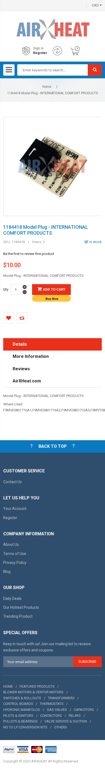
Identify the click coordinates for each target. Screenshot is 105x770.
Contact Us (12, 482)
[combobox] (52, 70)
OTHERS (60, 727)
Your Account (14, 508)
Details (20, 344)
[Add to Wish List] (8, 317)
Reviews (21, 368)
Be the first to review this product (28, 254)
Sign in (38, 48)
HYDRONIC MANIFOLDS (21, 710)
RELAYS (75, 716)
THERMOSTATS (52, 704)
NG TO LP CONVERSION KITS (25, 727)
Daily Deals (12, 598)
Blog (6, 571)
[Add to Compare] (22, 317)
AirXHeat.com (27, 381)
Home (46, 87)
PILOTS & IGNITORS (18, 716)
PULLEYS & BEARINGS (20, 721)
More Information (31, 356)
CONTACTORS (51, 716)
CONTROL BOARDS (18, 704)
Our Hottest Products (21, 607)
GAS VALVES (57, 710)
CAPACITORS (84, 710)
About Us (11, 544)
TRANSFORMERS (61, 698)
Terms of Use (14, 554)
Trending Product (18, 616)
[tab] (52, 344)
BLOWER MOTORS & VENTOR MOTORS (33, 692)
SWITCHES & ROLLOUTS (22, 698)
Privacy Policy (14, 562)
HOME (8, 686)
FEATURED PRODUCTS (37, 686)
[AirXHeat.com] (52, 23)
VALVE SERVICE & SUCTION (65, 721)
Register (40, 53)
